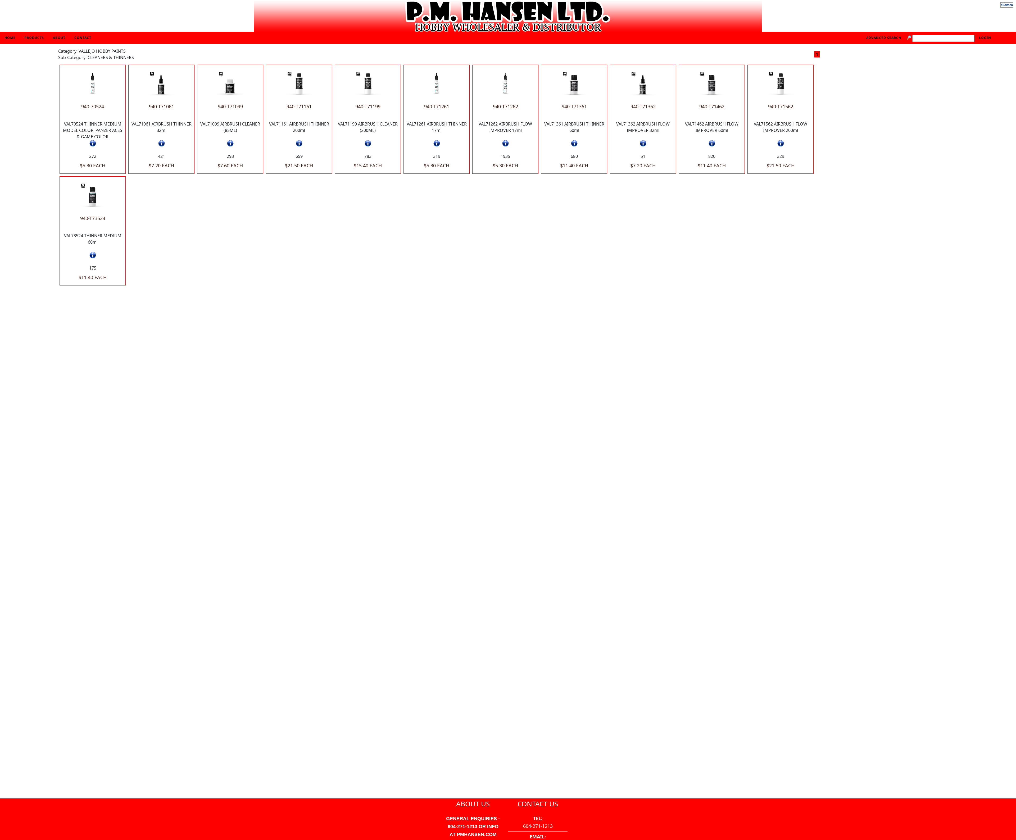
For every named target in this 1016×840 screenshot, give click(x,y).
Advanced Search (883, 37)
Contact (82, 37)
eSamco (1007, 5)
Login (985, 37)
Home (9, 37)
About (59, 37)
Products (34, 37)
